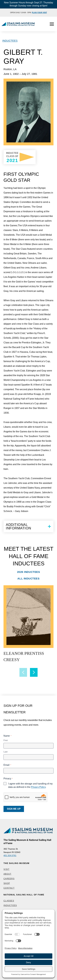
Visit (7, 869)
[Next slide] (34, 672)
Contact (9, 888)
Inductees (10, 40)
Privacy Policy (38, 787)
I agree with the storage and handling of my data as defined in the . (30, 785)
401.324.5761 (10, 855)
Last (5, 752)
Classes (9, 901)
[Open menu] (52, 24)
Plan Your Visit (39, 13)
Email (7, 765)
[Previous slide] (23, 672)
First (6, 740)
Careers (9, 878)
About (7, 874)
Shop (7, 883)
